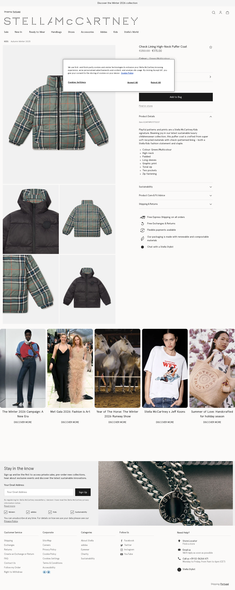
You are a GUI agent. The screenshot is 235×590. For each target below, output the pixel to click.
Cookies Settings (51, 559)
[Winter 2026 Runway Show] (117, 368)
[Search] (213, 12)
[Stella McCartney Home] (71, 21)
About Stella (87, 541)
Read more (9, 506)
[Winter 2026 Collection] (23, 368)
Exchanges (9, 545)
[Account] (220, 12)
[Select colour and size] (211, 47)
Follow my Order (12, 568)
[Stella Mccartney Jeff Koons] (165, 368)
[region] (119, 75)
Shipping (8, 541)
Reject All (156, 82)
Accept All (132, 82)
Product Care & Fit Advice (152, 195)
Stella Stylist (189, 569)
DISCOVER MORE (23, 422)
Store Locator (190, 541)
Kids (55, 512)
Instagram (129, 550)
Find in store (146, 106)
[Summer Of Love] (212, 368)
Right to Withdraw (13, 572)
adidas (33, 512)
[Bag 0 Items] (227, 13)
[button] (59, 114)
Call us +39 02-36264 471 (195, 559)
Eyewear (85, 550)
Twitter (128, 545)
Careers (47, 545)
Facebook (129, 541)
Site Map (47, 541)
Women (12, 512)
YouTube (128, 554)
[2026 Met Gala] (70, 368)
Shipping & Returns (148, 204)
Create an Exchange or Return (19, 554)
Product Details (147, 116)
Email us (187, 550)
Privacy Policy (11, 521)
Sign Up (83, 492)
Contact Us (10, 563)
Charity (84, 554)
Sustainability (146, 187)
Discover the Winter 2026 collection (117, 3)
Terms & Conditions (52, 563)
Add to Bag (176, 97)
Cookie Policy (49, 554)
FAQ (6, 559)
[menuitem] (18, 32)
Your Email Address (14, 485)
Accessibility (49, 568)
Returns (8, 550)
